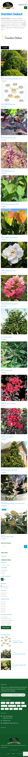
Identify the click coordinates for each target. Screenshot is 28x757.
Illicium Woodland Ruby (6, 370)
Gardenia (3, 269)
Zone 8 (4, 606)
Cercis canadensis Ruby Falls (7, 171)
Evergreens (5, 570)
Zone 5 (3, 601)
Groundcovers (4, 705)
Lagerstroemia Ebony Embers (8, 403)
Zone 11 (4, 611)
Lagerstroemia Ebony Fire (7, 437)
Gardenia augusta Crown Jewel (8, 270)
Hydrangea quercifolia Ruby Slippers (9, 304)
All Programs (5, 587)
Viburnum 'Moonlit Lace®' (18, 654)
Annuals (3, 702)
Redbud (2, 136)
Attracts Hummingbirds (7, 620)
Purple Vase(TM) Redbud (5, 103)
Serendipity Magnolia (16, 640)
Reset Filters (6, 627)
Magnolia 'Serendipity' (17, 642)
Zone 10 (4, 610)
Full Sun (4, 594)
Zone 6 (4, 603)
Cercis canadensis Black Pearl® (8, 137)
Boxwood (3, 77)
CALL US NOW (22, 3)
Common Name (6, 565)
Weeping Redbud (4, 169)
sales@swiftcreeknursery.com (10, 723)
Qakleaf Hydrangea (5, 302)
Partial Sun (4, 596)
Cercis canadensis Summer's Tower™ (10, 204)
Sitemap (13, 753)
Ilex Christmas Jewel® (6, 337)
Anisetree (3, 369)
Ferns (23, 702)
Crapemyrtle (3, 402)
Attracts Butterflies (6, 618)
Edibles (12, 702)
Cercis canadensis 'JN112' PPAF (8, 104)
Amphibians (5, 617)
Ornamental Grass (12, 705)
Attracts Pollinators (6, 622)
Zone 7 (3, 605)
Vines (21, 708)
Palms (19, 705)
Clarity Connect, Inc (4, 747)
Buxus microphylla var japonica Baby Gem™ (11, 78)
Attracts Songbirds (6, 623)
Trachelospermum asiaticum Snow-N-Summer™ (13, 503)
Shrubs (3, 571)
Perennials (24, 705)
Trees (3, 573)
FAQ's (8, 753)
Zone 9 (4, 608)
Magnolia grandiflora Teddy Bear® (9, 470)
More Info (4, 81)
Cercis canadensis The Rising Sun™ (9, 237)
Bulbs (8, 702)
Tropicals (15, 708)
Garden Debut (5, 586)
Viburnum (3, 535)
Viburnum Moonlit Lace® (7, 536)
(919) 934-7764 (23, 5)
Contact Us (19, 753)
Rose (13, 663)
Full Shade (4, 593)
